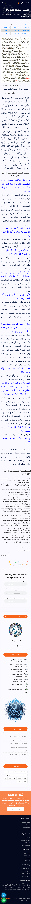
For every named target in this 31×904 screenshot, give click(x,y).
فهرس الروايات (26, 853)
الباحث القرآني (27, 838)
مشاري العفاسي (8, 581)
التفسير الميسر (16, 14)
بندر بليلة (7, 598)
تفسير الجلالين (7, 28)
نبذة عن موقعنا (26, 827)
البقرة (25, 772)
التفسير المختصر (25, 34)
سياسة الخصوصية (26, 822)
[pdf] (17, 646)
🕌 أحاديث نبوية (6, 562)
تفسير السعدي (6, 34)
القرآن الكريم (26, 14)
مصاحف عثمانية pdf (25, 869)
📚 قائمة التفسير (24, 562)
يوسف (25, 781)
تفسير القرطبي (6, 31)
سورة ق (19, 778)
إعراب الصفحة (26, 31)
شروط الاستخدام (26, 825)
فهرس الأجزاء (27, 858)
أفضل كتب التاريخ (26, 876)
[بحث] (5, 617)
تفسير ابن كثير (16, 31)
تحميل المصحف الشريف (16, 809)
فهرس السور (27, 856)
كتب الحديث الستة (26, 874)
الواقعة (14, 775)
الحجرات (20, 775)
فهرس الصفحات (26, 861)
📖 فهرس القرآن (24, 565)
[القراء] (10, 646)
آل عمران (19, 781)
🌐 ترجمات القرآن (16, 565)
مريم (6, 772)
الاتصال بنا (28, 830)
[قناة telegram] (4, 895)
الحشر (20, 772)
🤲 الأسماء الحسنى (7, 565)
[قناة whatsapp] (4, 900)
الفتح (16, 772)
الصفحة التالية (7, 86)
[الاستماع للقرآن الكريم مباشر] (13, 646)
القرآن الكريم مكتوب (25, 840)
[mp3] (20, 646)
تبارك (14, 778)
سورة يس (27, 24)
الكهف (11, 772)
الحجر (25, 775)
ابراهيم (25, 778)
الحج (5, 778)
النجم (10, 778)
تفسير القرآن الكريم (25, 843)
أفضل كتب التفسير (26, 871)
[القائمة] (2, 3)
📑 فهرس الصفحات (15, 562)
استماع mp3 (26, 28)
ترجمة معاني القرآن (25, 845)
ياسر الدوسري (6, 589)
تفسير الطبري (16, 34)
